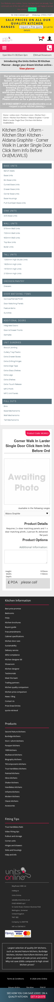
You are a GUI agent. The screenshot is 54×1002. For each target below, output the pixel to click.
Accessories (10, 805)
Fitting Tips (12, 819)
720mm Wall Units (12, 233)
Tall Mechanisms (11, 420)
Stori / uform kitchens (14, 741)
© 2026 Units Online (38, 978)
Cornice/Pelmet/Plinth (13, 299)
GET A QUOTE (38, 996)
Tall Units (10, 254)
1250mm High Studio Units (16, 259)
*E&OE (43, 987)
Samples (8, 335)
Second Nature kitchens (15, 731)
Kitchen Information (18, 600)
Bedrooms (9, 613)
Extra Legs (8, 375)
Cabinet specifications (14, 636)
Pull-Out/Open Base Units (15, 203)
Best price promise (13, 608)
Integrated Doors (11, 325)
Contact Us (9, 701)
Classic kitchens (11, 801)
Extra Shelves (9, 379)
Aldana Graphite (35, 117)
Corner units (10, 840)
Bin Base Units (10, 180)
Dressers (7, 286)
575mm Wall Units (12, 228)
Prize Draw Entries (12, 705)
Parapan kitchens (12, 745)
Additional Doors (15, 320)
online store (14, 115)
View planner (27, 68)
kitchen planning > (36, 106)
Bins (6, 406)
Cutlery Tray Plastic (12, 352)
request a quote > (19, 106)
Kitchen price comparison (16, 692)
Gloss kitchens (11, 778)
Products (10, 724)
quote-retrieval (11, 710)
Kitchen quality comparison (17, 687)
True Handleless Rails (14, 827)
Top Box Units (10, 242)
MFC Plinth (8, 389)
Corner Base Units (11, 194)
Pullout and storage (13, 836)
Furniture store (27, 115)
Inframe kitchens (12, 791)
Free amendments (13, 631)
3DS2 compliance (12, 655)
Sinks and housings (13, 850)
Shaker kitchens (12, 782)
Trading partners (12, 682)
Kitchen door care (12, 641)
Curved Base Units (12, 184)
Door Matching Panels (13, 303)
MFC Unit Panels (11, 393)
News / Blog (10, 696)
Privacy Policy (14, 987)
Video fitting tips (12, 831)
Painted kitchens (12, 773)
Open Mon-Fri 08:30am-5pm (15, 55)
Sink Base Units (10, 216)
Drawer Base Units (12, 189)
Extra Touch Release (12, 384)
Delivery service (11, 650)
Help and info (11, 854)
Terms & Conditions (15, 978)
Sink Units (10, 211)
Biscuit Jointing (10, 347)
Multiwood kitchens (13, 754)
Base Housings (10, 198)
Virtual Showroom (42, 55)
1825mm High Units (12, 264)
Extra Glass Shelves (12, 370)
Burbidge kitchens (12, 736)
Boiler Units (9, 247)
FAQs (7, 618)
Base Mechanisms (12, 411)
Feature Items (9, 308)
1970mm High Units (12, 269)
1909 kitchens (11, 750)
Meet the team (11, 678)
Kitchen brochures (13, 622)
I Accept (32, 9)
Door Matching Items (17, 294)
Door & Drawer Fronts (13, 330)
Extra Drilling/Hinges (12, 361)
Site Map (30, 987)
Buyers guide (10, 627)
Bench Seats (9, 171)
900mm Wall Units (12, 238)
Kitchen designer (12, 668)
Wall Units (11, 223)
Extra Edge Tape (11, 366)
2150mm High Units (12, 273)
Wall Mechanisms (11, 415)
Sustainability (11, 645)
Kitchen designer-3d (13, 659)
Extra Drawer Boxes (12, 356)
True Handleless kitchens (15, 768)
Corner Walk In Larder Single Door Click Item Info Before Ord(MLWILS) (26, 120)
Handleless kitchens (13, 787)
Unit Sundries (12, 342)
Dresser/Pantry (14, 281)
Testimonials (10, 673)
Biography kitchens (13, 759)
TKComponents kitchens (15, 764)
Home (5, 115)
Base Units (10, 166)
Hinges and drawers (13, 845)
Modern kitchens (12, 796)
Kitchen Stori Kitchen (18, 117)
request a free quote (31, 26)
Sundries (8, 313)
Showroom (10, 664)
